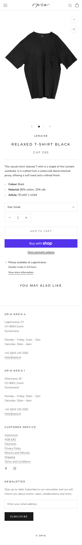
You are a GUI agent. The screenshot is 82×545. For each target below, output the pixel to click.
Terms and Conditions (18, 461)
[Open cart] (77, 5)
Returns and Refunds (17, 453)
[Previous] (31, 126)
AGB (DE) (10, 439)
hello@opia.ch (13, 357)
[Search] (70, 5)
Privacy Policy (13, 448)
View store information (20, 272)
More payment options (41, 252)
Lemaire (41, 135)
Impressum (11, 435)
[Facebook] (6, 468)
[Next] (50, 126)
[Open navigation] (5, 5)
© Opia (41, 535)
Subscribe (19, 516)
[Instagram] (14, 468)
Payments (10, 444)
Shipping (10, 457)
